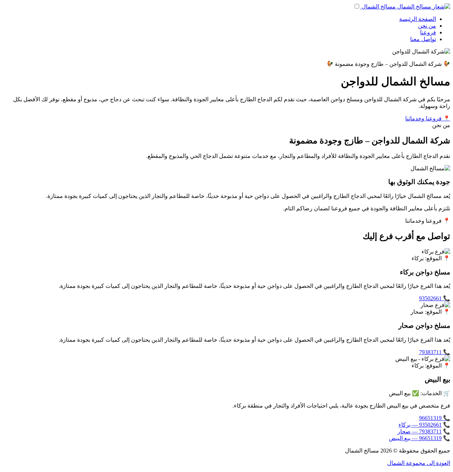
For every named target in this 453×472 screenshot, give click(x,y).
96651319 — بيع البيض (415, 438)
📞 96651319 (434, 418)
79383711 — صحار (419, 431)
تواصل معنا (423, 39)
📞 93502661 (434, 298)
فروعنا (428, 32)
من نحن (427, 26)
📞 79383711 (434, 352)
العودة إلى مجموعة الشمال (418, 463)
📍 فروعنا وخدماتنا (427, 118)
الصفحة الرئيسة (417, 19)
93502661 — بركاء (420, 425)
